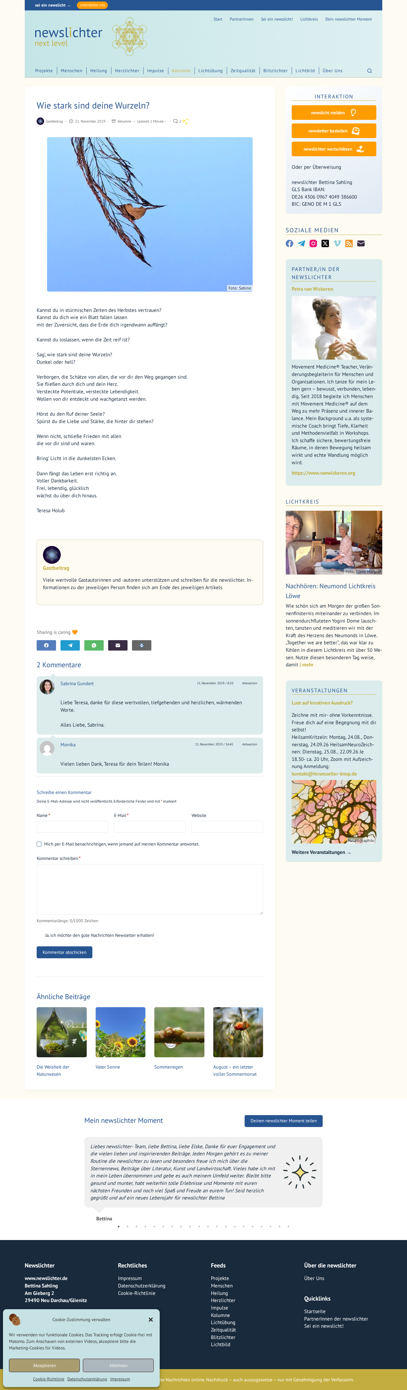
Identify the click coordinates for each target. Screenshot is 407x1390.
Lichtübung (210, 70)
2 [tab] (128, 1227)
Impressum (120, 1379)
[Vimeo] (337, 243)
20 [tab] (288, 1227)
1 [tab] (119, 1227)
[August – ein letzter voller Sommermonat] (238, 1032)
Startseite (315, 1311)
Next (327, 1177)
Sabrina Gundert (77, 683)
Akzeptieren (44, 1365)
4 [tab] (145, 1227)
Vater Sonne (108, 1067)
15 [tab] (244, 1227)
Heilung (98, 70)
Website (199, 815)
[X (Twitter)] (325, 243)
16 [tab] (253, 1227)
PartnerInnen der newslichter (336, 1318)
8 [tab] (181, 1227)
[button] (151, 1320)
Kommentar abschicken (64, 952)
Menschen (72, 70)
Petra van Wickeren (312, 289)
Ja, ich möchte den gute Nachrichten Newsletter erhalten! (99, 935)
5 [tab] (154, 1227)
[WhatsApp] (94, 645)
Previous (80, 1177)
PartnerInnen (242, 19)
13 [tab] (226, 1227)
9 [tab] (190, 1227)
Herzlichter (127, 70)
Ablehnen (118, 1365)
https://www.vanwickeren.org (323, 473)
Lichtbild (305, 70)
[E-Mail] (118, 645)
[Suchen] (369, 71)
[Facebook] (46, 645)
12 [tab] (217, 1227)
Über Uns (333, 70)
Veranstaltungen (320, 690)
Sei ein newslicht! (277, 19)
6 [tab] (163, 1227)
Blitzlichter (275, 70)
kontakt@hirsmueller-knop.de (324, 773)
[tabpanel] (203, 1176)
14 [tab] (235, 1227)
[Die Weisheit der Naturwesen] (62, 1032)
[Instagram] (313, 243)
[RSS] (349, 243)
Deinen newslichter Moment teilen (284, 1120)
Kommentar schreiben (59, 858)
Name (43, 815)
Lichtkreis (309, 19)
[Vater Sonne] (121, 1032)
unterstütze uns (92, 4)
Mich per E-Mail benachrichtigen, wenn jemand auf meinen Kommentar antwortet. (121, 844)
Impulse (155, 70)
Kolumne (181, 70)
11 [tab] (208, 1227)
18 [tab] (271, 1227)
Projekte (44, 70)
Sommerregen (168, 1067)
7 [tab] (172, 1227)
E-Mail (121, 815)
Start (218, 19)
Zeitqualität (243, 70)
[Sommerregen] (179, 1032)
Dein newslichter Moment (348, 19)
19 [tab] (279, 1227)
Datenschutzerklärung (87, 1379)
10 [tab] (199, 1227)
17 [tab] (262, 1227)
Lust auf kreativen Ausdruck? (322, 702)
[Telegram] (70, 645)
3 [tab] (136, 1227)
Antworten (249, 683)
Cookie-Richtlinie (48, 1379)
